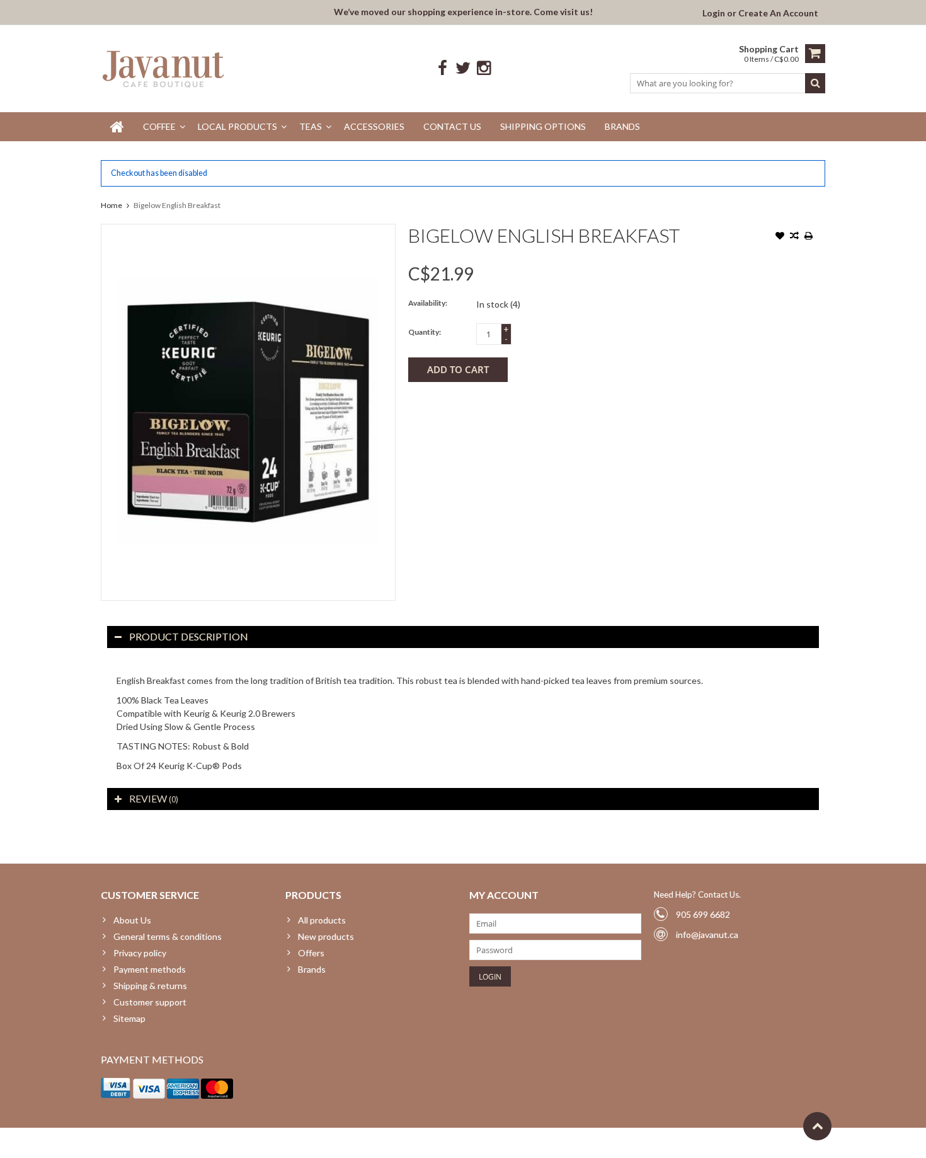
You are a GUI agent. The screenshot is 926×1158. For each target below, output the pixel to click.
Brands (622, 126)
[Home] (117, 127)
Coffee (159, 126)
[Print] (809, 237)
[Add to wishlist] (780, 237)
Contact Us (452, 126)
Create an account (778, 13)
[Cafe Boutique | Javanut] (164, 68)
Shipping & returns (150, 985)
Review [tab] (153, 798)
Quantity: (424, 332)
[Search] (815, 83)
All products (322, 920)
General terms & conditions (167, 936)
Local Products (237, 126)
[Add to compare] (794, 237)
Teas (310, 126)
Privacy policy (139, 952)
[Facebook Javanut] (442, 68)
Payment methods (149, 969)
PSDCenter (265, 1142)
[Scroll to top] (817, 1126)
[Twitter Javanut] (463, 68)
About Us (132, 920)
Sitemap (129, 1018)
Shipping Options (543, 126)
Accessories (374, 126)
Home (111, 205)
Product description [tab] (188, 636)
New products (326, 936)
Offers (311, 952)
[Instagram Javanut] (484, 68)
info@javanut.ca (707, 934)
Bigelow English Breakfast (177, 205)
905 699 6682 (703, 914)
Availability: (427, 303)
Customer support (149, 1002)
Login (714, 13)
